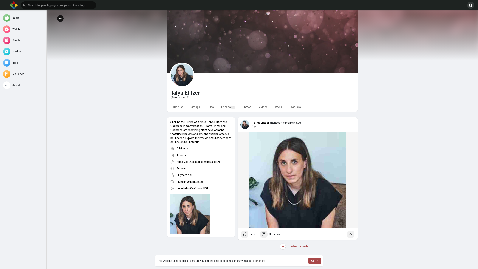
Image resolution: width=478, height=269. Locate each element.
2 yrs (254, 126)
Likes (210, 107)
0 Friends (182, 148)
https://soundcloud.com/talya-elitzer (199, 161)
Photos (247, 107)
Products (295, 107)
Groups (195, 107)
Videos (263, 107)
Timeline (178, 107)
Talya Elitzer (260, 122)
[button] (58, 5)
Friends (227, 107)
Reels (278, 107)
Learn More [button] (258, 260)
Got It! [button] (314, 260)
